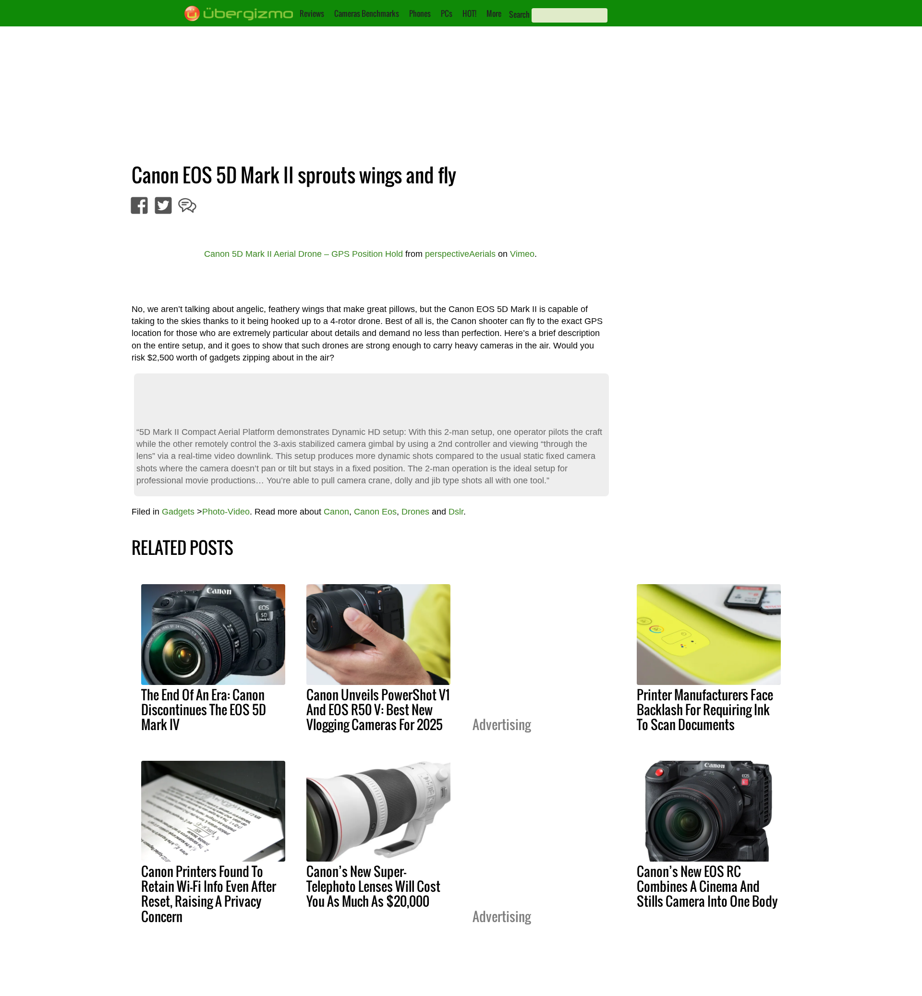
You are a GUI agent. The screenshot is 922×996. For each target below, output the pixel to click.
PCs (446, 13)
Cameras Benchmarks (366, 13)
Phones (420, 13)
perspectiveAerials (460, 254)
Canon (336, 511)
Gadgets (178, 511)
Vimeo (522, 254)
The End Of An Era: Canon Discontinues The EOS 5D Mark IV (203, 709)
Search (519, 14)
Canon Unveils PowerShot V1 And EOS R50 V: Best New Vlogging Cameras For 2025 (377, 709)
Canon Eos (375, 511)
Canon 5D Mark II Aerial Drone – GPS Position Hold (303, 254)
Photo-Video (226, 511)
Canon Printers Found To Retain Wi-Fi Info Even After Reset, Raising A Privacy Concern (208, 893)
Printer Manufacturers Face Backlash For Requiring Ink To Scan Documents (705, 709)
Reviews (312, 13)
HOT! (469, 13)
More (493, 13)
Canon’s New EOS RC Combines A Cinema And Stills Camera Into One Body (707, 886)
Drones (415, 511)
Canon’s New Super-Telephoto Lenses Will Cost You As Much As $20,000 (373, 886)
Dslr (456, 511)
